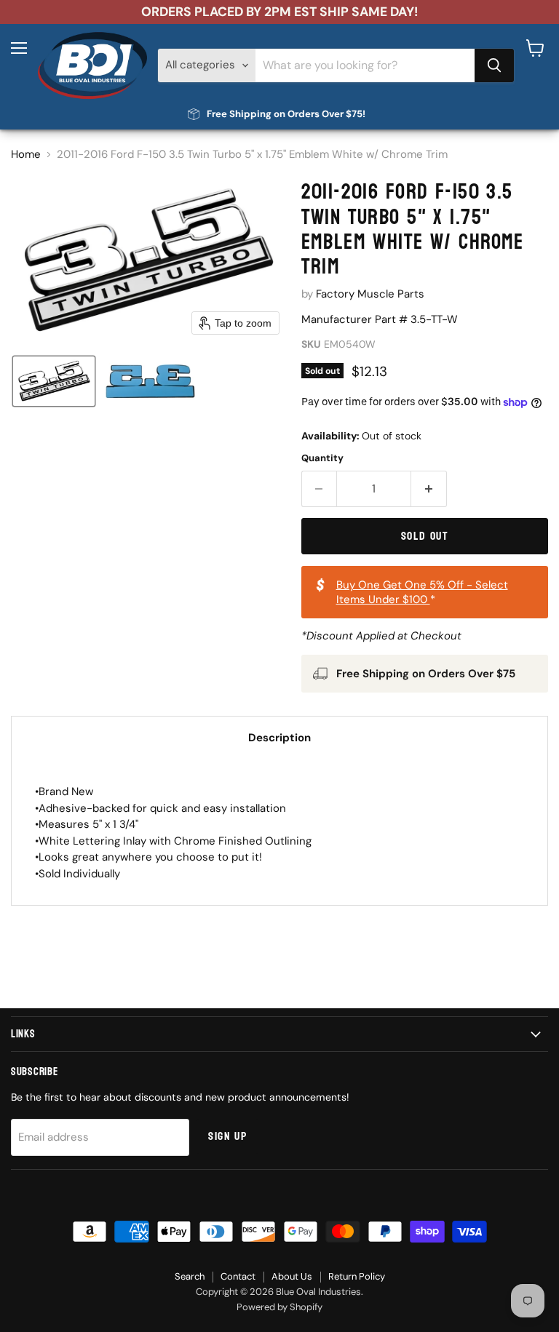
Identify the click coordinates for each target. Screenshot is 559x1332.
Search (190, 1276)
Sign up (227, 1136)
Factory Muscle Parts (370, 294)
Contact (238, 1276)
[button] (54, 381)
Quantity (322, 457)
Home (26, 154)
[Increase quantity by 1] (429, 489)
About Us (291, 1276)
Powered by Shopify (279, 1307)
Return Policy (356, 1276)
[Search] (494, 65)
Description (279, 737)
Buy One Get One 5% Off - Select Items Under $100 (422, 592)
